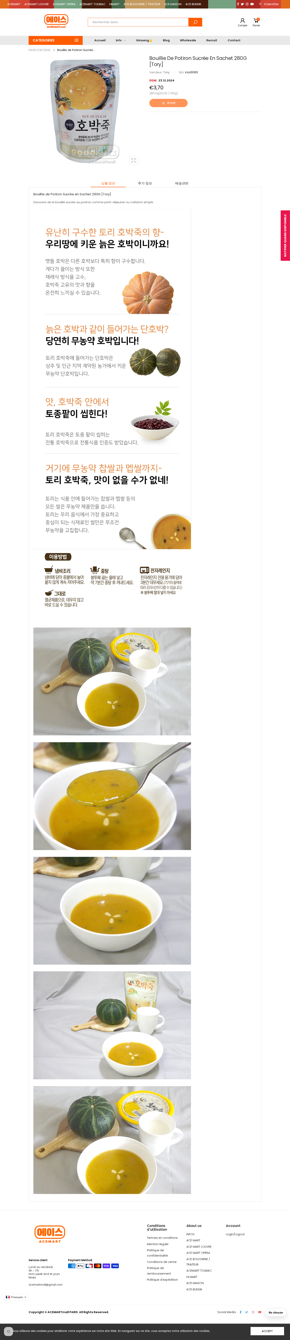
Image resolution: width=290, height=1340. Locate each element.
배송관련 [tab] (181, 183)
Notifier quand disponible (285, 235)
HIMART (114, 4)
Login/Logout (235, 1234)
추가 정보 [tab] (145, 183)
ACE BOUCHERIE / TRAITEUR (141, 4)
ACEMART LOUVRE (36, 4)
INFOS (190, 1234)
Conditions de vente (162, 1262)
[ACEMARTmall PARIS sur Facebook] (238, 4)
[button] (56, 40)
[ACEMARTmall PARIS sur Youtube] (252, 4)
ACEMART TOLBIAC (92, 4)
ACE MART (193, 1240)
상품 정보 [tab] (108, 183)
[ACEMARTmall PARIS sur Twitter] (242, 4)
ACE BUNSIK (193, 4)
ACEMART (14, 4)
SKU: (182, 72)
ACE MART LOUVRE (198, 1247)
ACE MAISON (172, 4)
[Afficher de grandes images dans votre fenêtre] (133, 160)
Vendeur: (156, 72)
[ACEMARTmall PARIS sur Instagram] (247, 4)
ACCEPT (267, 1331)
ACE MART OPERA (198, 1253)
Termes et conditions (162, 1238)
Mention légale (157, 1244)
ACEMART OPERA (64, 4)
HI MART (191, 1277)
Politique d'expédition (162, 1280)
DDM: (153, 80)
